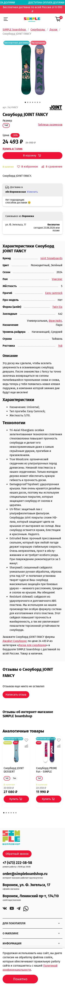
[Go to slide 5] (35, 102)
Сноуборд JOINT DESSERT (14, 769)
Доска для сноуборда (32, 645)
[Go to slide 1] (25, 102)
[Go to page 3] (8, 812)
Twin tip (57, 306)
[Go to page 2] (6, 812)
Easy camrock (53, 293)
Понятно (20, 979)
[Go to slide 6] (37, 102)
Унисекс (57, 279)
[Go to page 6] (15, 812)
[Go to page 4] (11, 812)
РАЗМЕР (7, 120)
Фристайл (55, 320)
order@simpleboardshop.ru (25, 874)
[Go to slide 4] (32, 102)
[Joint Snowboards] (55, 107)
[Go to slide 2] (27, 102)
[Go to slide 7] (39, 102)
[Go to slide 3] (30, 102)
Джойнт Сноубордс (15, 641)
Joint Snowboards (51, 258)
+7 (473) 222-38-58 (17, 863)
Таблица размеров (50, 124)
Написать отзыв (16, 694)
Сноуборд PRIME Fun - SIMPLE (46, 769)
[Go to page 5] (13, 812)
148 (60, 345)
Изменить (32, 191)
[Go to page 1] (3, 812)
